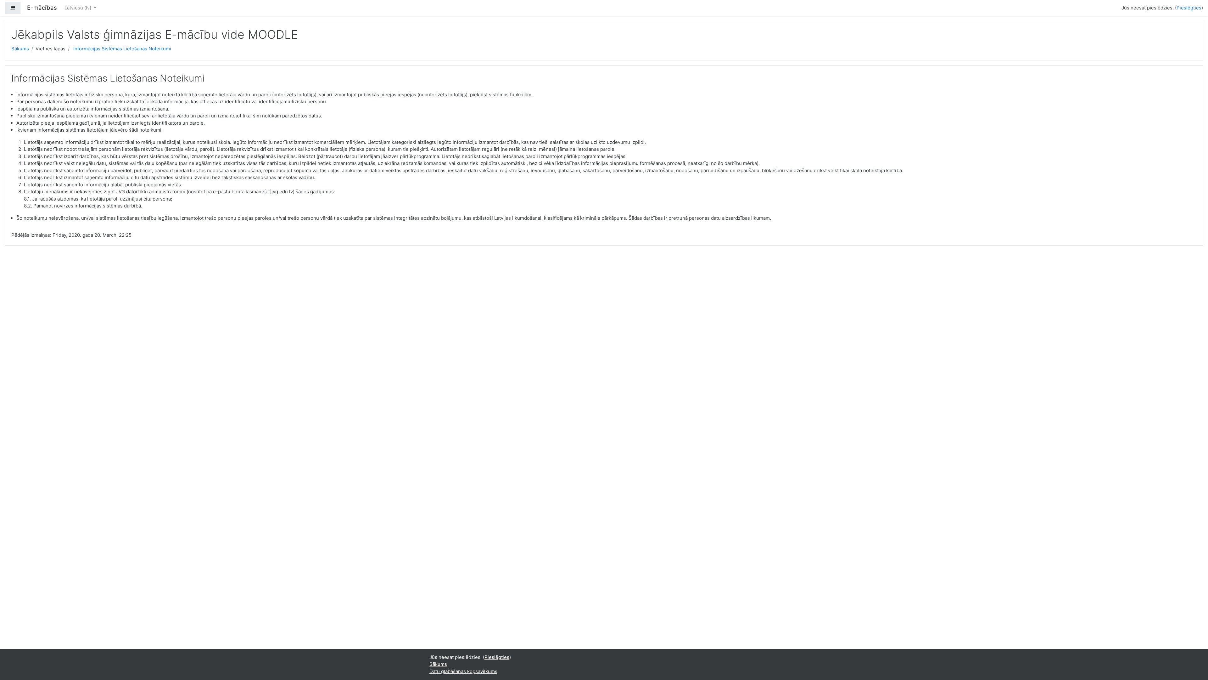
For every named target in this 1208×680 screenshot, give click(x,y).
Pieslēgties (1189, 8)
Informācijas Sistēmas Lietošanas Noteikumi (122, 49)
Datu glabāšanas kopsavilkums (463, 671)
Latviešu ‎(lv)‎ (78, 8)
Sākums (20, 49)
